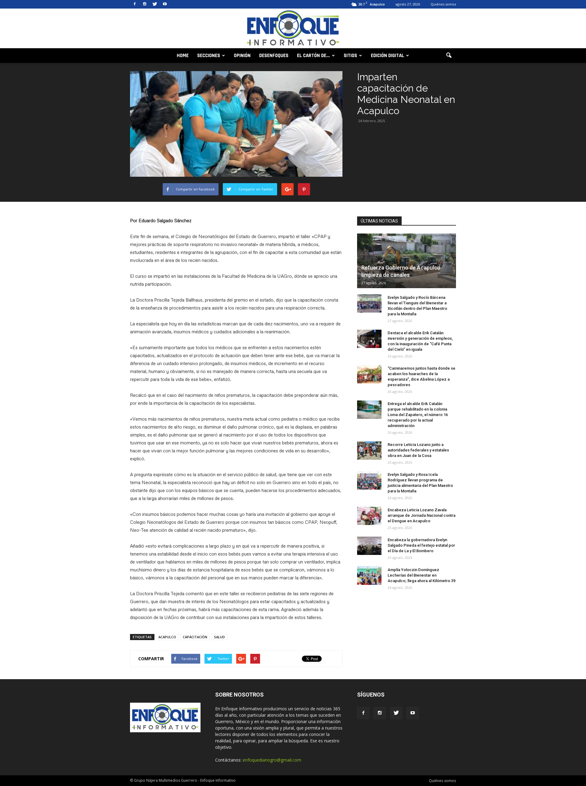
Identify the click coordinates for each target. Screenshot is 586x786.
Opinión (242, 55)
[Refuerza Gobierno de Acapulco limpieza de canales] (406, 261)
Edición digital (387, 55)
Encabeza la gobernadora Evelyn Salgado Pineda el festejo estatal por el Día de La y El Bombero (421, 545)
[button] (448, 55)
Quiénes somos (443, 4)
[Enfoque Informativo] (293, 28)
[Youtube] (164, 4)
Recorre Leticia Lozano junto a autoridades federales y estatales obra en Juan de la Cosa (418, 450)
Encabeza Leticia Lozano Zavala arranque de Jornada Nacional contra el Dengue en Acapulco (421, 515)
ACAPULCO (167, 637)
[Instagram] (144, 4)
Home (183, 55)
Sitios (350, 55)
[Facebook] (134, 4)
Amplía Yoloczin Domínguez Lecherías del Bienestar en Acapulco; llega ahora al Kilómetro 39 (421, 575)
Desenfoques (273, 55)
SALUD (219, 637)
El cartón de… (313, 55)
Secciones (208, 55)
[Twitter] (154, 4)
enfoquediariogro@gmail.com (272, 760)
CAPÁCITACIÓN (195, 637)
